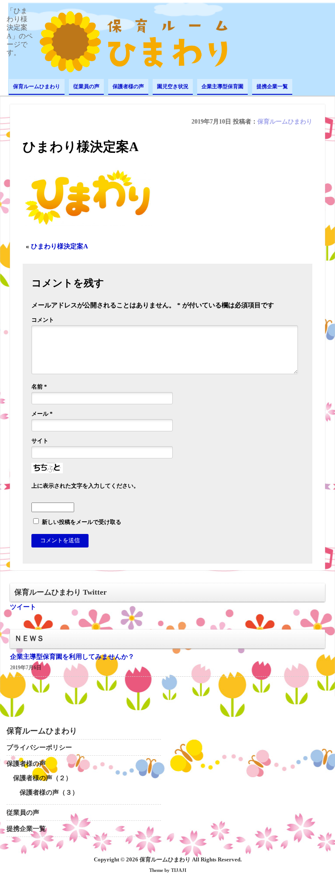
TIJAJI (178, 870)
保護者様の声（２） (42, 778)
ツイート (23, 606)
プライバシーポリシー (39, 747)
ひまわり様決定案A (59, 246)
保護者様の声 (128, 86)
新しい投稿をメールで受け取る (81, 522)
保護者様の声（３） (49, 792)
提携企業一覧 (272, 86)
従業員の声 (86, 86)
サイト (39, 441)
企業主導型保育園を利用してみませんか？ (72, 656)
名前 (39, 387)
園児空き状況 (172, 86)
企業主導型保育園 (222, 86)
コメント (42, 320)
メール (42, 414)
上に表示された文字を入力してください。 (85, 486)
